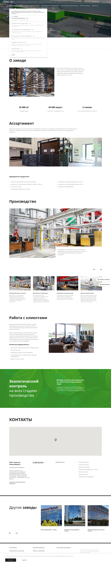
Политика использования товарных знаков (89, 551)
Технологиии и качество (16, 551)
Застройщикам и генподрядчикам (50, 5)
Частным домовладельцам (16, 5)
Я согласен (10, 560)
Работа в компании (39, 551)
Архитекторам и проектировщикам (69, 5)
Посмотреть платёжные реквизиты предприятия (17, 482)
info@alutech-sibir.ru (60, 462)
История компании (39, 547)
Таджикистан (95, 1)
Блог (55, 1)
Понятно (13, 54)
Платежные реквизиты (64, 547)
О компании (13, 547)
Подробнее (24, 560)
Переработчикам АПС (85, 5)
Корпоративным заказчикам (32, 5)
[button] (94, 269)
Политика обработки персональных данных (89, 549)
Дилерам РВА (95, 5)
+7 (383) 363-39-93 (37, 462)
